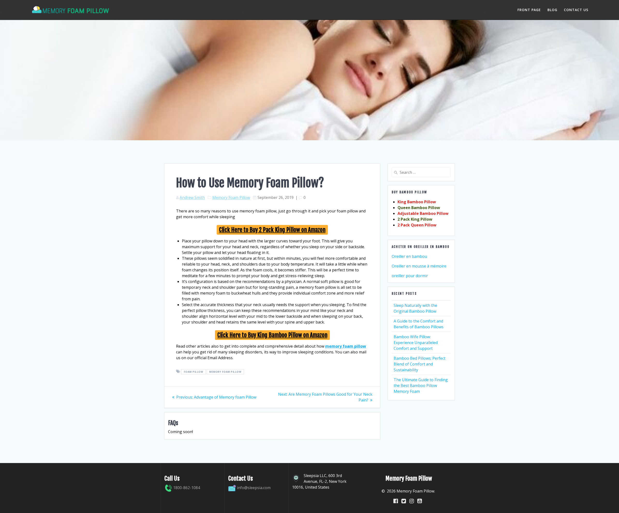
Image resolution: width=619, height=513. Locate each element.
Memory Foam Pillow (231, 197)
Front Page (529, 9)
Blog (552, 9)
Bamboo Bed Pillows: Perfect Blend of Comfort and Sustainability (419, 364)
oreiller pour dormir (410, 275)
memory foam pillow (225, 371)
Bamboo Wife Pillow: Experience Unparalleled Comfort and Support (416, 342)
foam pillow (193, 371)
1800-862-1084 (186, 487)
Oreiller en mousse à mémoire (419, 266)
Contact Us (576, 9)
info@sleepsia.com (254, 487)
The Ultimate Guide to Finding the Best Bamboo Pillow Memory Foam (421, 385)
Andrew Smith (192, 197)
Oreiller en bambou (409, 256)
